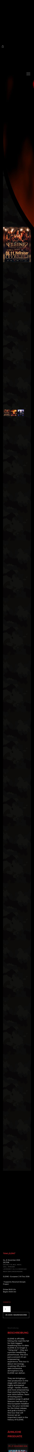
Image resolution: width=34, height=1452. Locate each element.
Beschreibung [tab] (13, 1328)
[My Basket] (3, 46)
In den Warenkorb (16, 1315)
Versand (11, 1266)
